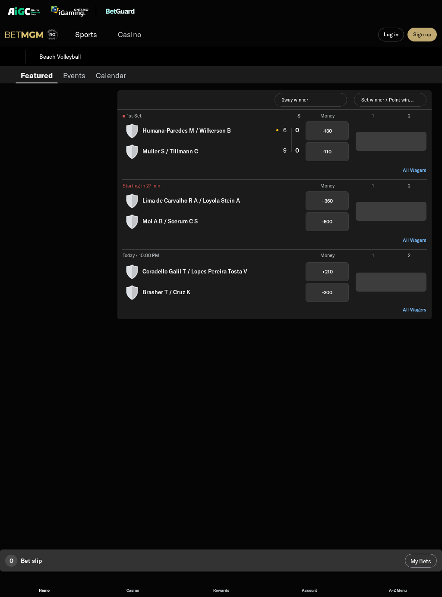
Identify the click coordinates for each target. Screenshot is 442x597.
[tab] (37, 74)
